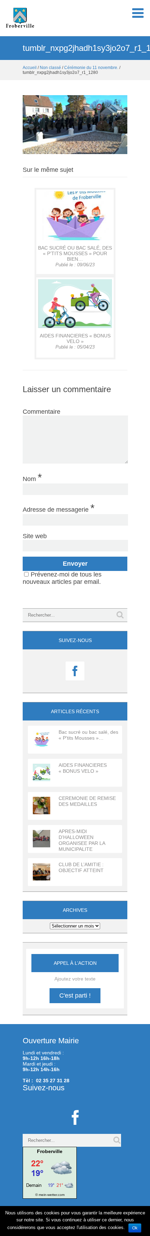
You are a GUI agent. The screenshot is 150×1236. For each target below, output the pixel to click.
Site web (35, 536)
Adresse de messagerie (59, 508)
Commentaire (41, 411)
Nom (32, 477)
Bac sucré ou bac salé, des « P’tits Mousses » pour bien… (75, 253)
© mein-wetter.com (50, 1195)
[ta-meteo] (49, 1172)
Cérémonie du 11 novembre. (91, 67)
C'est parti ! (75, 995)
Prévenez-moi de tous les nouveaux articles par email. (62, 578)
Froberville (49, 1151)
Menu (138, 16)
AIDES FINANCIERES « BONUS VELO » (75, 338)
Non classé (50, 67)
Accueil (30, 67)
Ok (134, 1228)
